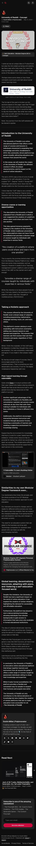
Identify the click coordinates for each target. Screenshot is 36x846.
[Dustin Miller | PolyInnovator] (4, 12)
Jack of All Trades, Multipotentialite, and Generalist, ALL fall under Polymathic (17, 783)
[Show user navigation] (32, 3)
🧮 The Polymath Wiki (9, 788)
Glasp (12, 383)
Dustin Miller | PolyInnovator (12, 19)
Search (28, 3)
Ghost (27, 838)
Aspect (4, 840)
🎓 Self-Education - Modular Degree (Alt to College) (16, 54)
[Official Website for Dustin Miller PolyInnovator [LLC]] (5, 3)
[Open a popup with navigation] (2, 3)
